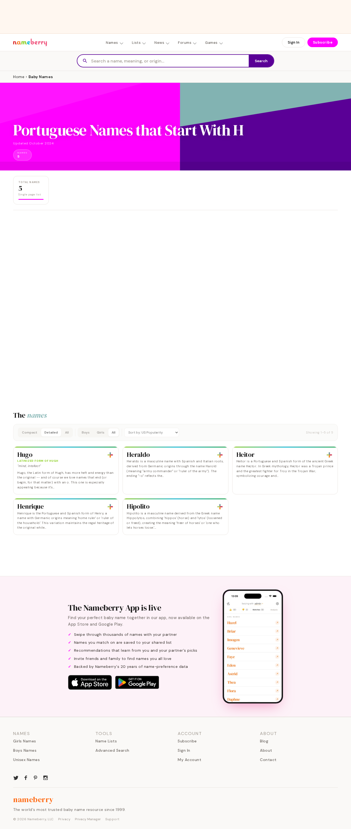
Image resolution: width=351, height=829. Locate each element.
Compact (29, 432)
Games (211, 42)
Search (261, 61)
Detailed (51, 432)
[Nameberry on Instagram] (45, 777)
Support (112, 819)
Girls (100, 432)
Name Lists (106, 741)
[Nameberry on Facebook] (26, 777)
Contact (268, 759)
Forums (184, 42)
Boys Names (24, 750)
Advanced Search (112, 750)
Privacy (64, 819)
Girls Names (24, 741)
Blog (264, 741)
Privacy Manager (88, 819)
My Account (189, 759)
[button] (175, 432)
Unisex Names (26, 759)
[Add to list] (110, 455)
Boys (86, 432)
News (159, 42)
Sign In (293, 42)
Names (112, 42)
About (266, 750)
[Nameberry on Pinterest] (35, 777)
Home (18, 76)
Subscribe (323, 42)
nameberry (33, 799)
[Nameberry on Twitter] (16, 777)
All (67, 432)
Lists (136, 42)
